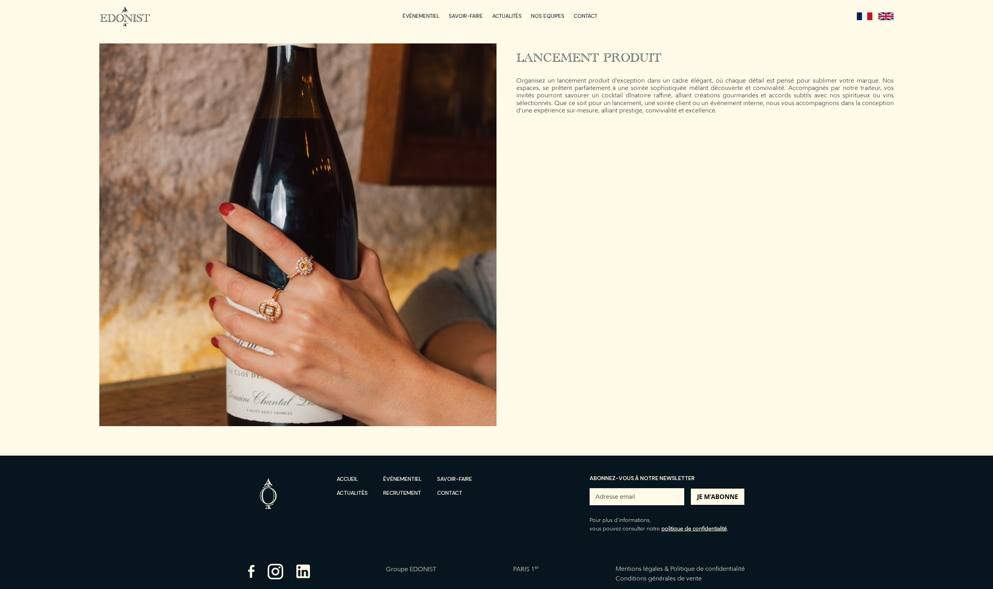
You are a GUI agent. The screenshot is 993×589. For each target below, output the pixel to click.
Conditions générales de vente (659, 578)
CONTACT (585, 16)
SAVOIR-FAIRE (466, 16)
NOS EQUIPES (547, 16)
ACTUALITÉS (507, 16)
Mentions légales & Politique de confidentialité (680, 568)
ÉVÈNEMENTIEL (421, 16)
